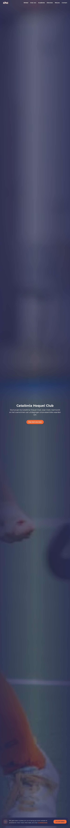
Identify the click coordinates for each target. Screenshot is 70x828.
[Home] (5, 2)
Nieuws (57, 3)
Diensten (50, 3)
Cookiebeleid (42, 822)
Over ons (33, 3)
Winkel (26, 3)
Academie (41, 3)
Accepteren (60, 821)
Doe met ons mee (35, 422)
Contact (64, 3)
